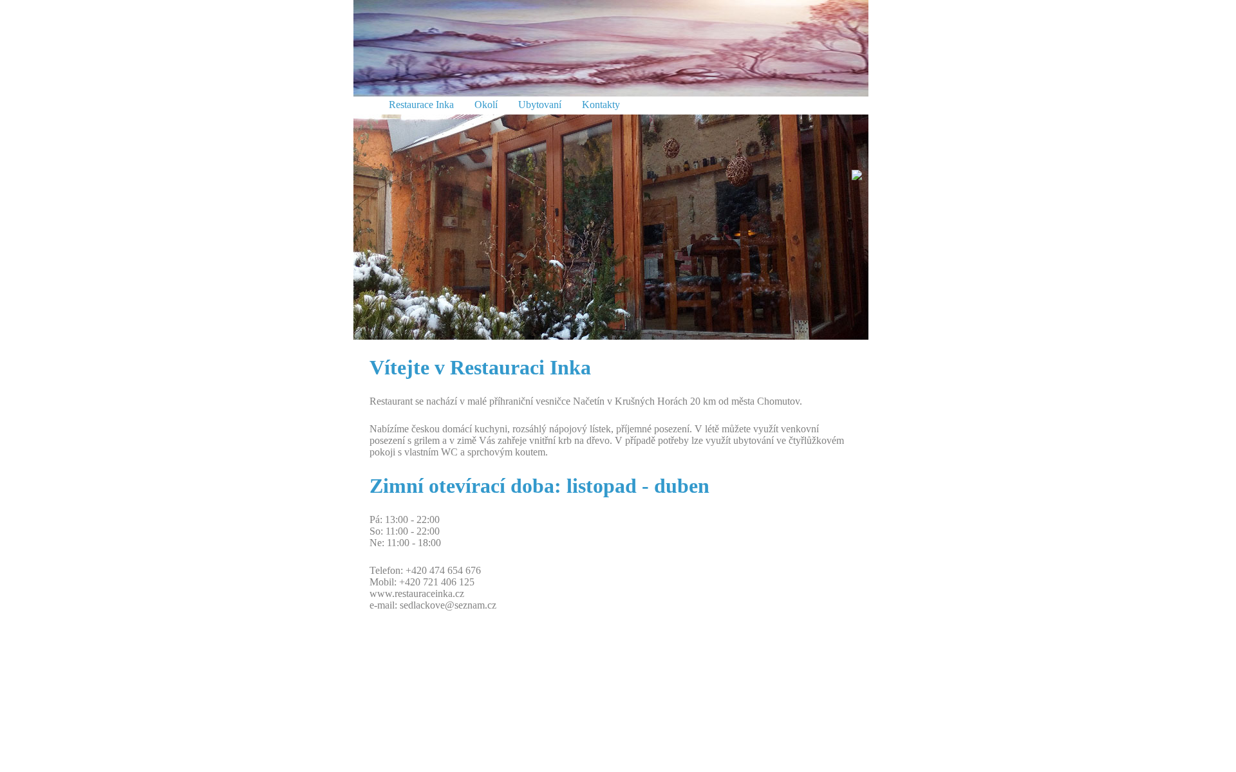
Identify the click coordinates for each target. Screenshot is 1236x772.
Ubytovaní (539, 104)
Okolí (486, 104)
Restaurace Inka (421, 104)
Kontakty (601, 104)
